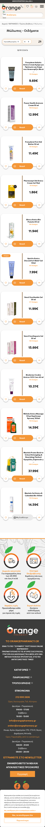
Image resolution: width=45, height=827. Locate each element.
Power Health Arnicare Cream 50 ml (33, 104)
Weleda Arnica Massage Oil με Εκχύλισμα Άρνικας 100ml (33, 416)
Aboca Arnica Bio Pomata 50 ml (33, 220)
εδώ (28, 807)
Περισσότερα (22, 820)
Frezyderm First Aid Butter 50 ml (33, 143)
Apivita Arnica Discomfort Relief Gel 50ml (33, 260)
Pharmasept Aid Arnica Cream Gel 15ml (33, 182)
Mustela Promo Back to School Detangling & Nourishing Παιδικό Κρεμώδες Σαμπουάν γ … (33, 457)
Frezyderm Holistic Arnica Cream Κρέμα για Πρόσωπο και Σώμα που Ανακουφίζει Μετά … (33, 67)
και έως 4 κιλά (11, 578)
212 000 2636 (22, 697)
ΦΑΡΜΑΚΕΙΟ (13, 24)
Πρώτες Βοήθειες (26, 24)
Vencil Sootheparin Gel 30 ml (33, 337)
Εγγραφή (22, 773)
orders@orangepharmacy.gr (22, 725)
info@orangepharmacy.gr (22, 720)
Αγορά (22, 88)
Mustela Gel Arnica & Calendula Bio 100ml (33, 494)
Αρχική (4, 24)
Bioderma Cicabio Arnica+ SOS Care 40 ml (33, 376)
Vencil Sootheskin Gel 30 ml (33, 298)
